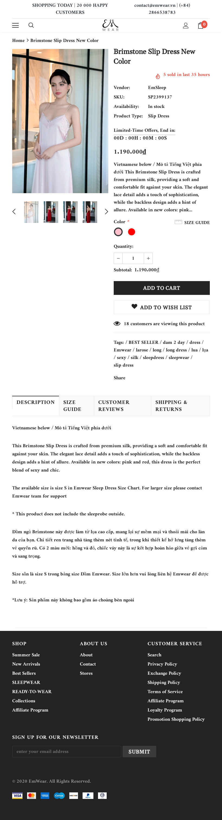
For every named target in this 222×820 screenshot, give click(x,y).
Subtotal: (123, 270)
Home (18, 41)
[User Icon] (186, 25)
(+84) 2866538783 (169, 9)
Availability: (126, 106)
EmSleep (157, 88)
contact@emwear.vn (154, 5)
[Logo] (110, 25)
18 (126, 324)
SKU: (119, 97)
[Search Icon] (31, 25)
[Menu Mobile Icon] (15, 25)
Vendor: (122, 87)
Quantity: (123, 246)
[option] (60, 121)
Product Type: (128, 116)
